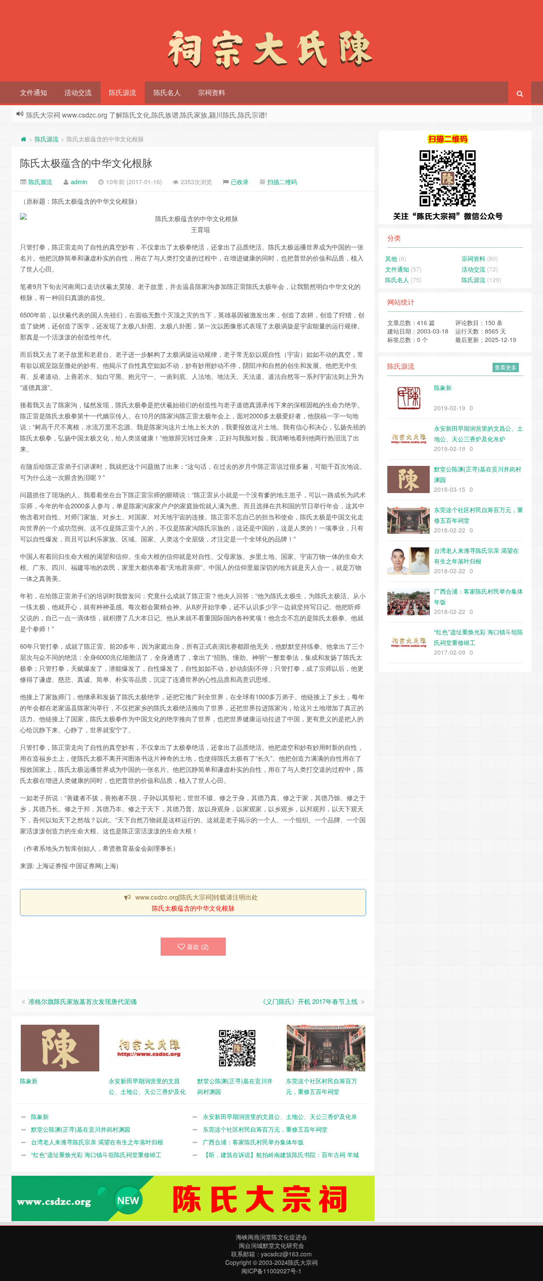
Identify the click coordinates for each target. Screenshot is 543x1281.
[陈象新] (60, 1047)
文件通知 (33, 92)
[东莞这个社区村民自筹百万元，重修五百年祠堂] (326, 1047)
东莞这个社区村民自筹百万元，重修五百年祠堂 (265, 1129)
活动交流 (78, 92)
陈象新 (40, 1116)
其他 (391, 258)
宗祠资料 (211, 92)
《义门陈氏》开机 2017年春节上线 (309, 1001)
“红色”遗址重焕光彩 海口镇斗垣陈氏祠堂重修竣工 (96, 1154)
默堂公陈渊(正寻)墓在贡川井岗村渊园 (80, 1129)
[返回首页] (23, 139)
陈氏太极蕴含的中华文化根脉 (86, 162)
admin (79, 181)
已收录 (240, 181)
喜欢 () (198, 946)
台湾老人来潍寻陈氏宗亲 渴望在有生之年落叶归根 (97, 1142)
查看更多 (506, 367)
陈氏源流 (122, 92)
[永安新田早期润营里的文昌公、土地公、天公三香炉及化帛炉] (148, 1047)
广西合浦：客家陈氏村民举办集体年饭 (253, 1142)
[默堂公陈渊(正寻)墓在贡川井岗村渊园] (237, 1047)
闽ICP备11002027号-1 (271, 1271)
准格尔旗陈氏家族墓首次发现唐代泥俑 (82, 1001)
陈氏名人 (167, 92)
